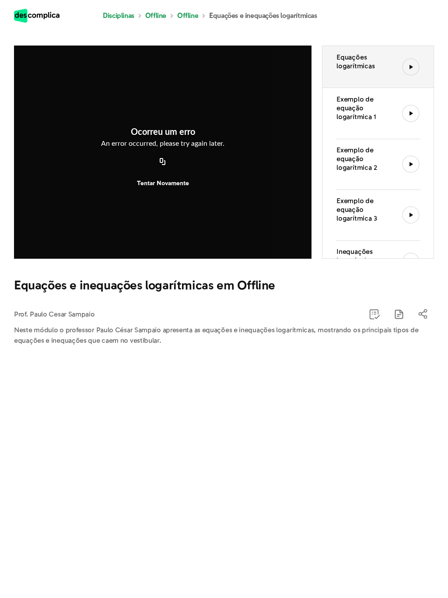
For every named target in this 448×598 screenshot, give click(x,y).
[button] (399, 314)
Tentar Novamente (163, 183)
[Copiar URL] (163, 162)
